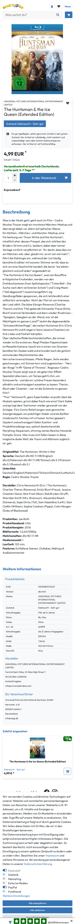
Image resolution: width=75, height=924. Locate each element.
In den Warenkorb (44, 178)
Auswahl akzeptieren (37, 917)
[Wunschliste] (58, 6)
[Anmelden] (52, 6)
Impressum (52, 855)
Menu (68, 6)
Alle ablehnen (37, 910)
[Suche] (57, 14)
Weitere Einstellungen (16, 896)
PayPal (12, 887)
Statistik (13, 875)
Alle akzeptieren (37, 903)
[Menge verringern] (14, 180)
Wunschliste (67, 103)
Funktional (14, 891)
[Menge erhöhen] (14, 175)
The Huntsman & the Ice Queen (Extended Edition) (37, 761)
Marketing (14, 879)
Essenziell (14, 870)
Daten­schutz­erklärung (38, 864)
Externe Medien (18, 883)
